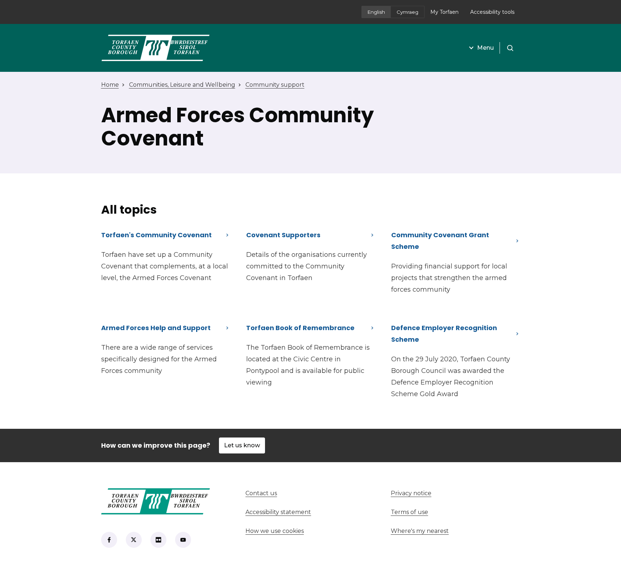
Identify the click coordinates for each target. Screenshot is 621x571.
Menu (485, 47)
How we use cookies (274, 530)
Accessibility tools (492, 12)
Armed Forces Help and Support (156, 327)
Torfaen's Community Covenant (156, 234)
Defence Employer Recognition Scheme (444, 333)
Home (110, 84)
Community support (275, 84)
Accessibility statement (278, 512)
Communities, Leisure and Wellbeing (182, 84)
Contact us (288, 493)
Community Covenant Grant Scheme (440, 240)
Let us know (242, 445)
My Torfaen (447, 14)
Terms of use (409, 512)
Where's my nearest (446, 530)
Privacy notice (411, 493)
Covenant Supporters (283, 234)
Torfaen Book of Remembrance (300, 327)
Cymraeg (407, 12)
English (376, 12)
